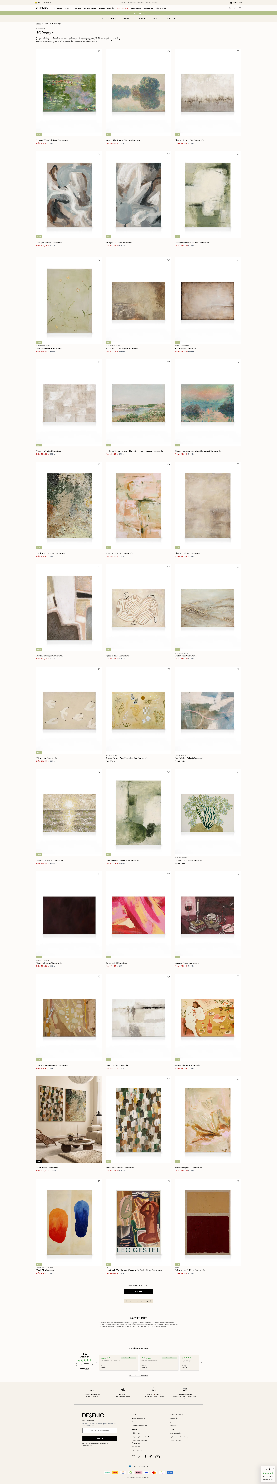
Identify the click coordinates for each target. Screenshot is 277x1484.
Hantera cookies (176, 1441)
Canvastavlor (90, 8)
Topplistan (57, 8)
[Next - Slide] (201, 1362)
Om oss (134, 1414)
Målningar (57, 24)
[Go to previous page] (126, 1301)
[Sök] (230, 8)
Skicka (100, 1438)
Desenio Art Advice (176, 1414)
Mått (155, 18)
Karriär (134, 1429)
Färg (126, 18)
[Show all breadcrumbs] (38, 24)
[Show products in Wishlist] (235, 8)
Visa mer (138, 1291)
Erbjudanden (122, 8)
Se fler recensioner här (138, 1376)
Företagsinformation (139, 1426)
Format (140, 18)
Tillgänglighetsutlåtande (141, 1437)
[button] (268, 1474)
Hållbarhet (136, 1433)
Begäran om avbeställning (179, 1437)
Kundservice (174, 1418)
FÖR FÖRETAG (161, 8)
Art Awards (136, 1447)
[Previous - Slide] (97, 1362)
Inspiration (149, 8)
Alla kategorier (108, 18)
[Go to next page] (151, 1301)
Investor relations (138, 1418)
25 (147, 1301)
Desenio (145, 1478)
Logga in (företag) (138, 1450)
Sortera (170, 18)
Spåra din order (175, 1422)
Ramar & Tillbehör (106, 8)
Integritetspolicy (176, 1433)
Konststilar (48, 24)
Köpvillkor (173, 1426)
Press (134, 1422)
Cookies (173, 1429)
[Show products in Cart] (240, 8)
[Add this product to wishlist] (99, 51)
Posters (77, 8)
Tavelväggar (135, 8)
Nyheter (68, 8)
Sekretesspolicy (87, 1445)
